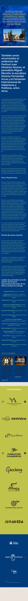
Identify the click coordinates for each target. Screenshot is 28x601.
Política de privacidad (12, 585)
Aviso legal (5, 585)
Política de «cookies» (21, 585)
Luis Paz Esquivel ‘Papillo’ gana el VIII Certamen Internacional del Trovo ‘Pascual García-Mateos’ (20, 371)
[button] (3, 402)
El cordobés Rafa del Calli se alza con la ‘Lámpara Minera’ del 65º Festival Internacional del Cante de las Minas (7, 372)
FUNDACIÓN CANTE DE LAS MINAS (16, 581)
